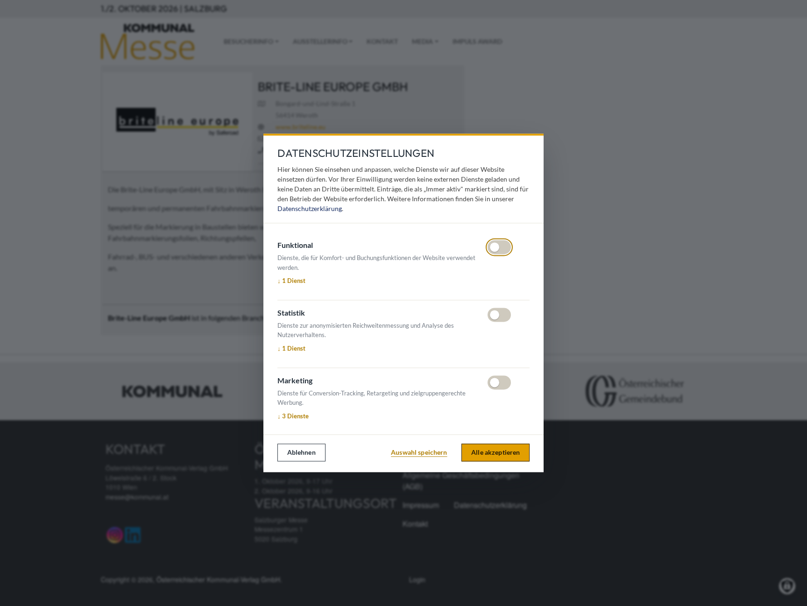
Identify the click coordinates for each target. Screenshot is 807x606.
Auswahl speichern (419, 453)
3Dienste (293, 416)
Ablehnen (301, 453)
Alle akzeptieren (495, 453)
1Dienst (291, 281)
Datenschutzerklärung (309, 209)
